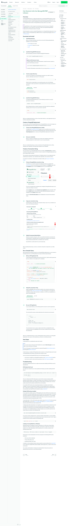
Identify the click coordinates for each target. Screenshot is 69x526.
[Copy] (55, 56)
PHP (33, 8)
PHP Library (37, 8)
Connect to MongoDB (49, 357)
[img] (60, 12)
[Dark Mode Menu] (66, 6)
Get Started (64, 2)
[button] (49, 2)
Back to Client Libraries (12, 9)
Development (3, 14)
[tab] (29, 87)
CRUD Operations (47, 359)
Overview (9, 15)
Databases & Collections (11, 19)
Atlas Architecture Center (3, 24)
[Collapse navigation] (20, 524)
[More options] (54, 12)
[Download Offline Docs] (18, 524)
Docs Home (24, 8)
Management (3, 16)
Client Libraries (29, 8)
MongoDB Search (10, 28)
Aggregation (10, 22)
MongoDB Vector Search (11, 30)
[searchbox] (48, 6)
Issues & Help (10, 40)
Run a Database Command (12, 27)
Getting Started (10, 16)
